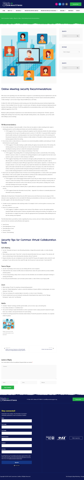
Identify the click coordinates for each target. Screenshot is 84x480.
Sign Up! (17, 462)
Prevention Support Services (31, 10)
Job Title (4, 449)
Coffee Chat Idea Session (47, 349)
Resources (18, 10)
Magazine (62, 10)
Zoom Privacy (6, 224)
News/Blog (70, 10)
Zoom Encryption (6, 230)
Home (4, 10)
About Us (10, 10)
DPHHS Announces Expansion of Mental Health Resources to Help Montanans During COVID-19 (15, 349)
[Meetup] (66, 4)
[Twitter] (59, 4)
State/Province (5, 436)
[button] (75, 4)
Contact (78, 10)
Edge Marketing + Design (78, 476)
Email (3, 418)
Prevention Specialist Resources (48, 10)
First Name (4, 424)
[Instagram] (56, 4)
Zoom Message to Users (8, 228)
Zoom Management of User (9, 226)
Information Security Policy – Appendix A (28, 190)
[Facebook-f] (63, 4)
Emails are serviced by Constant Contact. (15, 458)
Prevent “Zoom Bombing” (8, 232)
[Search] (77, 36)
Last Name (4, 430)
